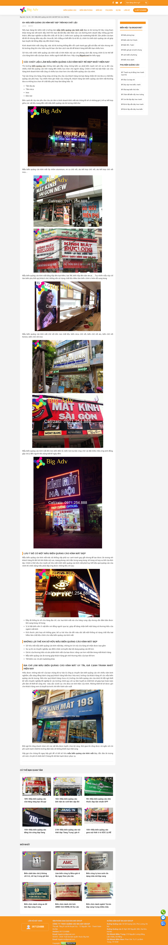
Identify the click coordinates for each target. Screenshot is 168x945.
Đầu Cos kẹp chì (129, 80)
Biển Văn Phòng (86, 10)
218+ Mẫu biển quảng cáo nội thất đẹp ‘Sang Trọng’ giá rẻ (67, 831)
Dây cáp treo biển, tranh (132, 85)
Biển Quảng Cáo (69, 10)
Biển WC (99, 10)
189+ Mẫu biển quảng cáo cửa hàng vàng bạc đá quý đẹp (35, 802)
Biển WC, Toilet (128, 45)
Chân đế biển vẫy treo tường (133, 94)
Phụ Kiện (109, 10)
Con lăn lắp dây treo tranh (132, 99)
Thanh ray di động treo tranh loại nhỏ (132, 73)
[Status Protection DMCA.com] (68, 943)
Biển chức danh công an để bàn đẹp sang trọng (35, 905)
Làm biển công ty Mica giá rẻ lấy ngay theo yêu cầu (67, 874)
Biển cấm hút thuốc (130, 40)
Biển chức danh (128, 60)
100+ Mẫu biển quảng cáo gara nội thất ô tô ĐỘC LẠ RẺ (98, 831)
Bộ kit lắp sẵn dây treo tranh (133, 104)
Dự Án (118, 10)
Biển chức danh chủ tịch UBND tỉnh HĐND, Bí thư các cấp (67, 907)
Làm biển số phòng (130, 55)
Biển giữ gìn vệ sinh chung (132, 50)
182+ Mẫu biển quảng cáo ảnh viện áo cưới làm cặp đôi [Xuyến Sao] (67, 802)
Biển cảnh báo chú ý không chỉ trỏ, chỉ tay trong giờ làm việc (36, 876)
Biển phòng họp (128, 35)
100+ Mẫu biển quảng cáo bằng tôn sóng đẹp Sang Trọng (35, 832)
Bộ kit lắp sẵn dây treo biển (133, 109)
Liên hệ (127, 10)
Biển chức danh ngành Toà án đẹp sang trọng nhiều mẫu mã (98, 907)
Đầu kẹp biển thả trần (131, 90)
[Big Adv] (29, 10)
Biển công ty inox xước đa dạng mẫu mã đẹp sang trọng (97, 876)
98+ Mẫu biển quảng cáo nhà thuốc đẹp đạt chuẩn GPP (98, 800)
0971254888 (141, 10)
